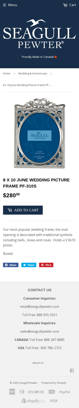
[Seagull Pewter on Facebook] (72, 371)
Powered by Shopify (53, 383)
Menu (12, 5)
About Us (38, 363)
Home (6, 73)
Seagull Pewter (28, 383)
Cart (72, 5)
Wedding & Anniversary (32, 73)
